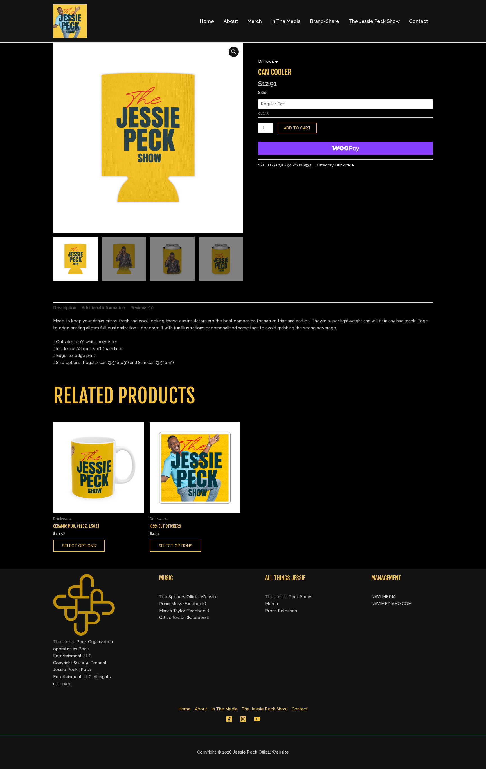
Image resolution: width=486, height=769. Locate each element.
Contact (418, 21)
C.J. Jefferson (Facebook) (184, 617)
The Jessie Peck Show (374, 21)
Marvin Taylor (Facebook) (184, 610)
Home (207, 21)
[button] (234, 52)
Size (262, 92)
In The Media (286, 21)
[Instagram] (243, 719)
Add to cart (297, 128)
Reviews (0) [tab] (142, 307)
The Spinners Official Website (188, 596)
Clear (263, 113)
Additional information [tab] (103, 307)
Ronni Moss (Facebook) (182, 603)
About (231, 21)
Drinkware (268, 61)
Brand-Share (324, 21)
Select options (79, 546)
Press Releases (281, 610)
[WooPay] (345, 148)
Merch (255, 21)
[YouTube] (257, 719)
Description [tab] (64, 307)
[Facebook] (229, 719)
